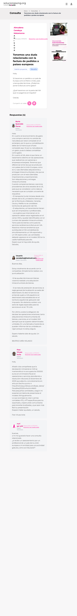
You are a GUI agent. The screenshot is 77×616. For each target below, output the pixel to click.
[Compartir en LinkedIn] (34, 103)
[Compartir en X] (29, 103)
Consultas (34, 11)
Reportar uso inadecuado (38, 39)
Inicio (25, 11)
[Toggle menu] (67, 4)
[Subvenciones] (58, 43)
